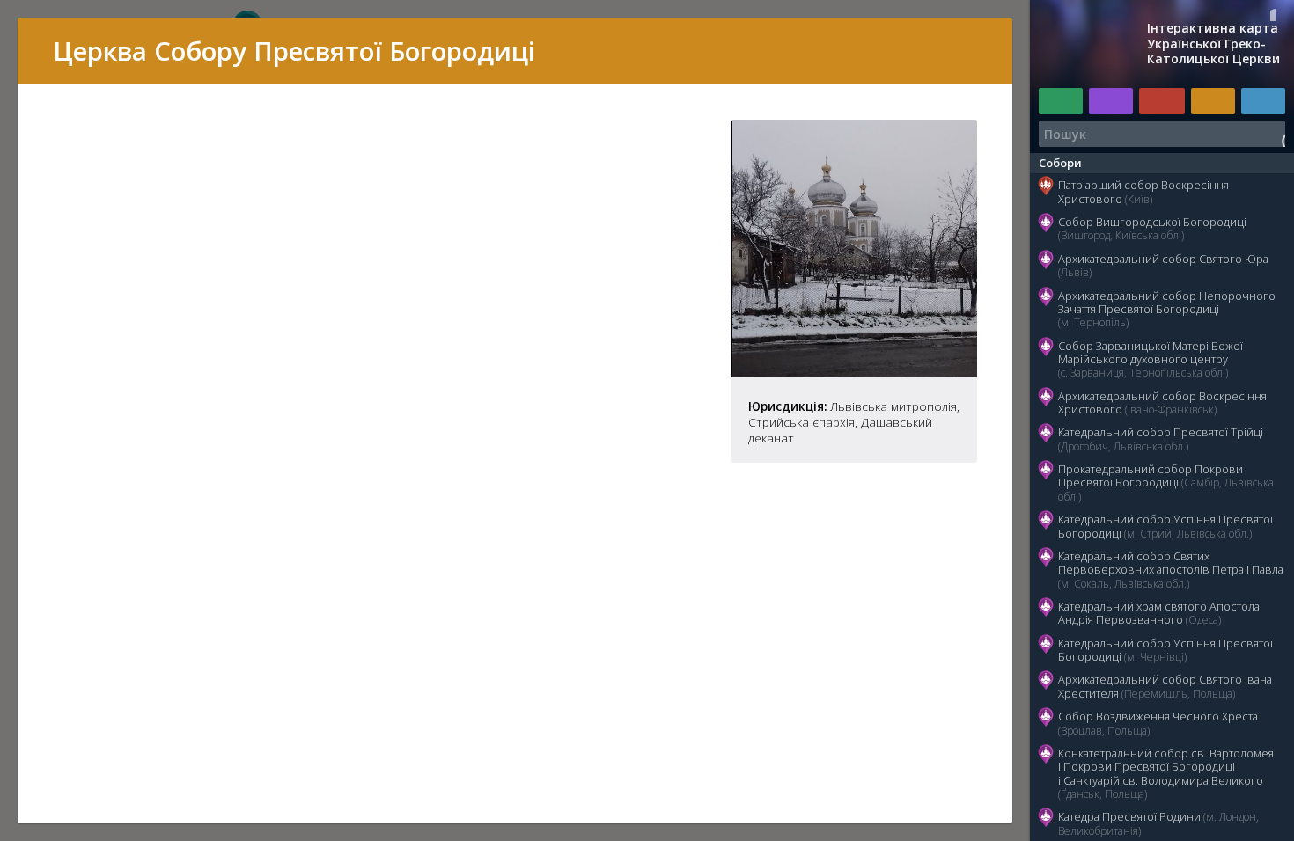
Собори (1060, 163)
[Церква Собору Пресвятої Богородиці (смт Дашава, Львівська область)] (854, 372)
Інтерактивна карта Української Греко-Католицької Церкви (1213, 43)
